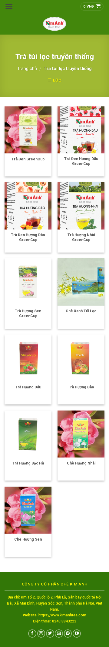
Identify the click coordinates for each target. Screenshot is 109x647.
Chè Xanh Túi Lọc (81, 311)
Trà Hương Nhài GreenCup (81, 237)
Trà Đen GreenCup (28, 159)
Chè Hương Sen (28, 539)
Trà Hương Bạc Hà (28, 463)
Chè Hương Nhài (81, 463)
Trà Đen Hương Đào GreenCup (28, 237)
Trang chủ (27, 68)
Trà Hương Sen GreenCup (28, 313)
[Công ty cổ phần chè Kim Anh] (54, 24)
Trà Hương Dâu (28, 387)
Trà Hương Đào (81, 387)
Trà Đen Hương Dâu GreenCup (81, 161)
